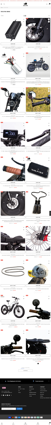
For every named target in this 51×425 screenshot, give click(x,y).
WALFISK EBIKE (6, 7)
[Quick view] (24, 22)
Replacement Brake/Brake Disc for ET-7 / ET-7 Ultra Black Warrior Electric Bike (38, 255)
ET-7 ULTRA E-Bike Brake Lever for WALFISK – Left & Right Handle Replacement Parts (38, 152)
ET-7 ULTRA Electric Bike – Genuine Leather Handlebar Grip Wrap (13, 185)
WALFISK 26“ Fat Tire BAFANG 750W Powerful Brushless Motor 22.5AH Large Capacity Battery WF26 (13, 325)
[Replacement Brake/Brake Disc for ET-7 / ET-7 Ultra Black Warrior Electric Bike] (38, 238)
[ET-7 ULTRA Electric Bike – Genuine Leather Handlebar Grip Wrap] (13, 169)
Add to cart (38, 78)
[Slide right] (49, 381)
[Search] (4, 4)
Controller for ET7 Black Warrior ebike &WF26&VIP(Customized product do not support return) (13, 82)
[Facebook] (1, 395)
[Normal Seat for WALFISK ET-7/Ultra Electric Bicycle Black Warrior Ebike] (13, 238)
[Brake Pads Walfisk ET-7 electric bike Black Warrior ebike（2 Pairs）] (38, 30)
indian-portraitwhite (36, 292)
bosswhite (38, 292)
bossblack (40, 292)
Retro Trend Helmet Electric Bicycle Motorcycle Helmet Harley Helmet (38, 288)
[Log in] (46, 4)
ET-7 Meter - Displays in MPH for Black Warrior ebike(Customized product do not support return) (13, 152)
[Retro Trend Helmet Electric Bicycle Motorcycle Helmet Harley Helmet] (38, 272)
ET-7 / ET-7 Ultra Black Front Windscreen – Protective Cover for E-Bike (13, 116)
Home (2, 7)
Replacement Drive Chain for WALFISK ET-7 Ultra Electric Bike (13, 288)
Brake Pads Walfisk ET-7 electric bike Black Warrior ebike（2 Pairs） (38, 47)
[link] (13, 381)
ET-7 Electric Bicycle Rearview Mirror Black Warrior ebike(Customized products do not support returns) (38, 117)
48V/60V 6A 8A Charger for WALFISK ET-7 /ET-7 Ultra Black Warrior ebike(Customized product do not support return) (13, 48)
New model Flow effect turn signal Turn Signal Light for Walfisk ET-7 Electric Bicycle (38, 221)
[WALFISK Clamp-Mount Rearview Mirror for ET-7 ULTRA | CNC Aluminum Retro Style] (38, 307)
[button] (24, 15)
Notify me (13, 320)
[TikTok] (7, 395)
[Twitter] (11, 395)
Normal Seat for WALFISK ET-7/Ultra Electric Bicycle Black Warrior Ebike (13, 255)
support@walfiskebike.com (8, 392)
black (38, 363)
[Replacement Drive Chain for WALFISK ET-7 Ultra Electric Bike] (13, 272)
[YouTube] (9, 395)
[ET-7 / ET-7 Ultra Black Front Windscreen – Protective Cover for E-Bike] (13, 99)
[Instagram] (3, 395)
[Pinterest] (5, 395)
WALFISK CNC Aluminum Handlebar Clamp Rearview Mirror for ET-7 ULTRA (12, 358)
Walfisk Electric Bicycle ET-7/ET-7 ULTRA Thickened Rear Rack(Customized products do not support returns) (38, 359)
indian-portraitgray (34, 292)
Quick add (13, 43)
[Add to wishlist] (24, 19)
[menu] (1, 4)
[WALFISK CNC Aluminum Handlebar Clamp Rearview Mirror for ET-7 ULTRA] (13, 342)
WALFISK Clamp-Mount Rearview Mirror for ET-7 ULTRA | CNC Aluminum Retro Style (38, 325)
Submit (19, 408)
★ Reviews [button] (50, 213)
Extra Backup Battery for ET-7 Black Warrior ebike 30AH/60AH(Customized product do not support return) (38, 186)
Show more (25, 370)
